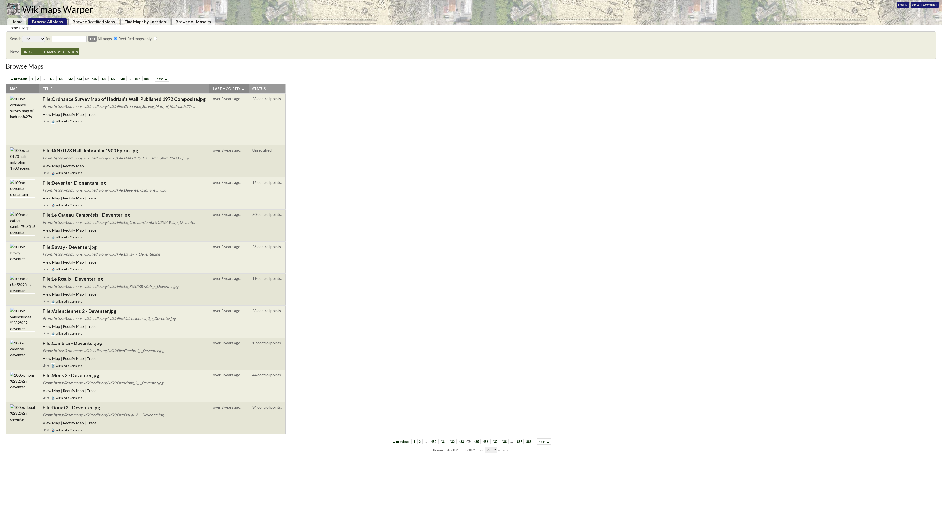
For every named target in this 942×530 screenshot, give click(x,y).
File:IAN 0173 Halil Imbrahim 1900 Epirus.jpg (90, 150)
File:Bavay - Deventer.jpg (70, 247)
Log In (902, 5)
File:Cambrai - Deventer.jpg (72, 343)
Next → (162, 79)
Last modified (226, 89)
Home (16, 21)
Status (259, 89)
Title (47, 89)
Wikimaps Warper (57, 9)
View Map (51, 114)
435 (94, 79)
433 (79, 79)
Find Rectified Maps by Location (50, 52)
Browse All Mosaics (193, 21)
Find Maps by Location (145, 21)
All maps (104, 38)
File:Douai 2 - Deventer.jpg (71, 407)
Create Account (924, 5)
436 (103, 79)
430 (51, 79)
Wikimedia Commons (68, 121)
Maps (26, 27)
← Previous (19, 79)
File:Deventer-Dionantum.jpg (74, 183)
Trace (91, 114)
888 (146, 79)
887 (137, 79)
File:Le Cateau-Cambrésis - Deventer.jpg (86, 215)
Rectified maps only (135, 38)
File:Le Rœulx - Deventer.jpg (73, 279)
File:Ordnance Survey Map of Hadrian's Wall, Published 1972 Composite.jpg (124, 99)
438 (122, 79)
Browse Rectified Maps (94, 21)
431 (60, 79)
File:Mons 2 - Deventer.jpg (71, 375)
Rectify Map (73, 114)
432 (70, 79)
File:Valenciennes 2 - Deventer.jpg (79, 311)
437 (112, 79)
